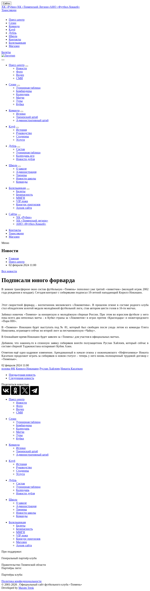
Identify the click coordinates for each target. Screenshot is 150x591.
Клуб (12, 29)
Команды (22, 181)
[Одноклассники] (15, 390)
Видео (20, 74)
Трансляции (8, 10)
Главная (14, 258)
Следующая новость (21, 378)
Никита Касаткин (72, 368)
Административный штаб (32, 120)
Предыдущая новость (22, 374)
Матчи (20, 97)
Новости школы (26, 178)
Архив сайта (24, 207)
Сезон (12, 23)
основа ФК (8, 368)
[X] (24, 390)
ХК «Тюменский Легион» (33, 6)
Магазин (14, 46)
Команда (14, 26)
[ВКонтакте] (5, 390)
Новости (21, 68)
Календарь (22, 94)
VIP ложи (22, 201)
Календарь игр (25, 155)
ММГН (20, 197)
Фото (19, 71)
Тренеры (21, 175)
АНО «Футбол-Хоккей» (65, 6)
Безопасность (24, 194)
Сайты (6, 3)
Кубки (20, 104)
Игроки (21, 113)
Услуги (20, 139)
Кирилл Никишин (27, 368)
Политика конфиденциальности (21, 581)
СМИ (19, 78)
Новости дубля (25, 159)
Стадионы (22, 136)
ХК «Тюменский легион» (32, 220)
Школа (13, 36)
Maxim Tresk (26, 587)
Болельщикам (17, 42)
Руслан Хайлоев (50, 368)
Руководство (24, 133)
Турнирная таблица (28, 87)
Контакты (15, 39)
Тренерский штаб (27, 117)
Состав (20, 149)
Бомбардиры (24, 91)
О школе (21, 168)
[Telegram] (34, 390)
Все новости (9, 271)
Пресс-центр (17, 19)
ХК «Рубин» (9, 6)
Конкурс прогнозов (28, 204)
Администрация (26, 171)
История (21, 129)
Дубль (12, 32)
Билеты (6, 52)
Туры (19, 100)
